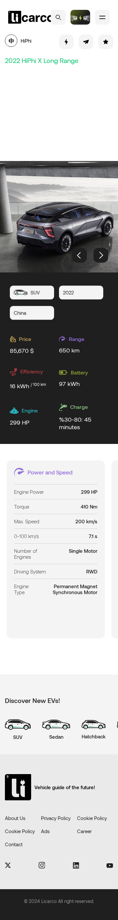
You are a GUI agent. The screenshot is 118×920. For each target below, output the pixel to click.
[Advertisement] (59, 111)
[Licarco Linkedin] (76, 866)
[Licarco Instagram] (42, 866)
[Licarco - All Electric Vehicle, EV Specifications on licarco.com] (31, 17)
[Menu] (102, 17)
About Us (15, 818)
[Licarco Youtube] (110, 866)
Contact (14, 844)
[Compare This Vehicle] (66, 41)
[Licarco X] (8, 866)
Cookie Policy (92, 818)
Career (84, 831)
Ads (45, 831)
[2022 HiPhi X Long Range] (59, 216)
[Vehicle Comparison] (80, 17)
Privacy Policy (55, 818)
